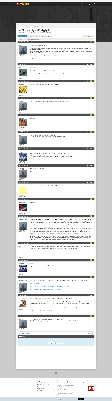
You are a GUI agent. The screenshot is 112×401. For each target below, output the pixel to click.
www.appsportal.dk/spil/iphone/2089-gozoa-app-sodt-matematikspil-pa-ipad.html (49, 286)
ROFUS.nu (63, 0)
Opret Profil (91, 4)
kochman (21, 84)
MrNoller (21, 319)
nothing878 (22, 246)
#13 (88, 260)
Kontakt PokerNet (41, 383)
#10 (88, 199)
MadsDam (21, 118)
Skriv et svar (22, 36)
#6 (88, 132)
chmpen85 (22, 152)
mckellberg (22, 202)
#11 (88, 216)
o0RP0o (21, 135)
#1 (88, 41)
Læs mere (74, 399)
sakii (20, 45)
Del (50, 36)
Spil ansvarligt (51, 0)
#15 (88, 295)
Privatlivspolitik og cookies (43, 384)
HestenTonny (22, 298)
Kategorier (28, 26)
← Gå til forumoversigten (24, 333)
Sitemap (19, 384)
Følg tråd (31, 36)
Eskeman (21, 101)
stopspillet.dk (57, 0)
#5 (88, 115)
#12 (88, 243)
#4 (88, 98)
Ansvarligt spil (40, 390)
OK (81, 399)
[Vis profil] (23, 49)
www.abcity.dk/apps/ (35, 283)
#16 (88, 316)
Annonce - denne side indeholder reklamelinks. (30, 39)
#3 (88, 81)
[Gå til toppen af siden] (56, 374)
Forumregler (40, 386)
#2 (88, 64)
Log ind (84, 4)
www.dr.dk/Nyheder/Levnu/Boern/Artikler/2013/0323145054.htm (45, 289)
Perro (20, 185)
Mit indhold (50, 26)
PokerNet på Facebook (89, 383)
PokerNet (23, 4)
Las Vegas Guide (21, 383)
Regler (43, 26)
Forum (32, 4)
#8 (88, 165)
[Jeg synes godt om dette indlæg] (91, 41)
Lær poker (39, 4)
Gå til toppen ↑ (90, 333)
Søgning (36, 26)
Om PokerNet (40, 388)
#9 (88, 182)
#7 (88, 148)
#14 (88, 277)
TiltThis (21, 67)
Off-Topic (30, 32)
